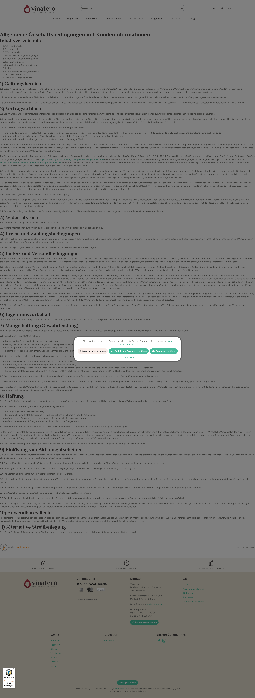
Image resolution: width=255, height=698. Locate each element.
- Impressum (127, 357)
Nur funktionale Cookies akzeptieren (128, 351)
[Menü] (13, 669)
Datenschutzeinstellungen (92, 351)
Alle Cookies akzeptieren (164, 351)
